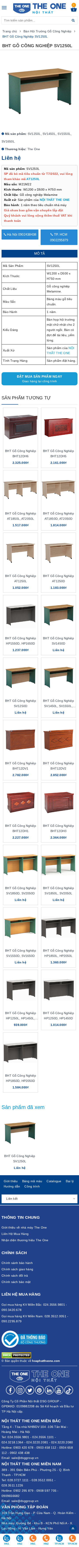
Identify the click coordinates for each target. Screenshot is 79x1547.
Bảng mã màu (32, 1181)
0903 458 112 (46, 1447)
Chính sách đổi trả (15, 1275)
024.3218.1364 (12, 1442)
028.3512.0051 (42, 1480)
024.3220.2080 (62, 1442)
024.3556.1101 (43, 1437)
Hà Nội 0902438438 (21, 234)
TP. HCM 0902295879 (59, 237)
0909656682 (11, 1496)
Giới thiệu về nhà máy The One (24, 1227)
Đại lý (70, 1181)
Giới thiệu (11, 1181)
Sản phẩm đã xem (23, 1107)
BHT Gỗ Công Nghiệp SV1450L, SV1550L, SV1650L (58, 706)
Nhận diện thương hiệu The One (25, 1240)
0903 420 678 (23, 1447)
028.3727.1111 (18, 1480)
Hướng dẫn (12, 1186)
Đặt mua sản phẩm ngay (39, 379)
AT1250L (33, 179)
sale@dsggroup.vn (24, 1458)
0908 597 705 (46, 1490)
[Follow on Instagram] (20, 1390)
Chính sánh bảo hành (17, 1263)
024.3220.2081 (37, 1442)
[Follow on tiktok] (68, 1390)
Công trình (32, 1186)
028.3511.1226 (12, 1485)
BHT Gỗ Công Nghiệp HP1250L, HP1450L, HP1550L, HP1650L (20, 1018)
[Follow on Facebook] (10, 1390)
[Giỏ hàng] (74, 10)
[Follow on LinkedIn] (49, 1390)
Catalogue (54, 1181)
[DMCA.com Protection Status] (16, 1355)
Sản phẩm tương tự (26, 397)
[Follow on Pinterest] (39, 1390)
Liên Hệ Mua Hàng (15, 1234)
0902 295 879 (23, 1490)
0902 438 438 (20, 1453)
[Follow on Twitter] (29, 1390)
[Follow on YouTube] (59, 1390)
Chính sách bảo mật (16, 1282)
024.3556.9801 (18, 1437)
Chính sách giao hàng (17, 1269)
